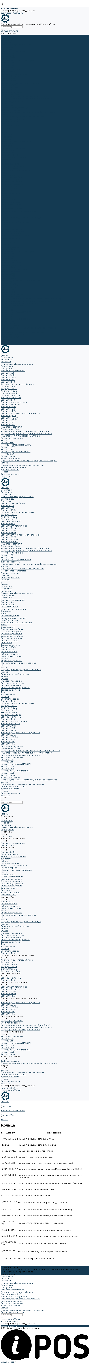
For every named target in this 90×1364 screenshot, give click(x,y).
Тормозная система (10, 193)
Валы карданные (9, 155)
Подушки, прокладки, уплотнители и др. (21, 218)
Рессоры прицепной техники (15, 319)
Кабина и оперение (11, 202)
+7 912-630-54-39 (9, 8)
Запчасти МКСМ (9, 278)
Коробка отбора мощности (14, 166)
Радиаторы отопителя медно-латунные (20, 303)
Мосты (4, 173)
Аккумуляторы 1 (9, 63)
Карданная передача (11, 204)
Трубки (4, 240)
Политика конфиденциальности (17, 45)
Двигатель (6, 159)
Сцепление (6, 191)
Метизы (5, 213)
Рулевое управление (11, 182)
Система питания (9, 188)
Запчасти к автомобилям (13, 51)
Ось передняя (8, 175)
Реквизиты (6, 40)
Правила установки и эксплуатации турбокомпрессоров (29, 112)
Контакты (5, 344)
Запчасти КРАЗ (8, 58)
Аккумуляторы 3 (9, 67)
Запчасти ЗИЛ (8, 56)
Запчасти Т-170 (8, 292)
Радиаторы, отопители (12, 92)
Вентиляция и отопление (13, 157)
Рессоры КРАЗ (8, 314)
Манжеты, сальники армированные (18, 211)
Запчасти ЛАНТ (8, 78)
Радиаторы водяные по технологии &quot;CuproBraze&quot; (31, 299)
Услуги (4, 330)
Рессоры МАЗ (7, 317)
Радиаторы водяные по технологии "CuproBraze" (25, 96)
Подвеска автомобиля (12, 177)
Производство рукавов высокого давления (22, 117)
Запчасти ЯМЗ (8, 72)
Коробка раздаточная (11, 209)
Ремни (4, 224)
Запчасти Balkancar (10, 76)
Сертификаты (7, 47)
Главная (5, 132)
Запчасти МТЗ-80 (9, 87)
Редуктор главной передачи (15, 222)
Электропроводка (10, 247)
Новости (5, 339)
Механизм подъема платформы (16, 170)
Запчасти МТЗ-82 (9, 90)
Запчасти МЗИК (8, 81)
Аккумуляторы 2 (9, 65)
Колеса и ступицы (10, 164)
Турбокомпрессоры (10, 110)
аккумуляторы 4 (9, 260)
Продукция (7, 146)
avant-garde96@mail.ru (12, 13)
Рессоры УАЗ (7, 321)
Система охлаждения (11, 186)
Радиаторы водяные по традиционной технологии (26, 99)
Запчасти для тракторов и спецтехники (20, 83)
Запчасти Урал (8, 197)
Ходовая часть (8, 242)
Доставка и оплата (10, 337)
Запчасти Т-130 (8, 290)
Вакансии (6, 42)
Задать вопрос (8, 1274)
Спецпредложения (10, 341)
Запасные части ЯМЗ (11, 69)
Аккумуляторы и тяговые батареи (17, 60)
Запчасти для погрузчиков (14, 74)
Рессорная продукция (12, 101)
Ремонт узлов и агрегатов (13, 119)
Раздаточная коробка (11, 179)
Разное (4, 220)
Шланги (5, 245)
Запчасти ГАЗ (7, 54)
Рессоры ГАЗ (7, 103)
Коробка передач (9, 168)
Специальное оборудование (15, 236)
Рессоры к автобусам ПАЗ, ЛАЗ (16, 108)
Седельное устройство (12, 184)
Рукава (4, 227)
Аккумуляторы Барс (11, 263)
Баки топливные (9, 200)
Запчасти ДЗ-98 (8, 85)
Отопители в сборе (10, 94)
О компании (7, 135)
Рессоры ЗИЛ (7, 105)
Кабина (4, 161)
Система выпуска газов (12, 231)
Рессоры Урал (8, 323)
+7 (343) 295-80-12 (9, 31)
